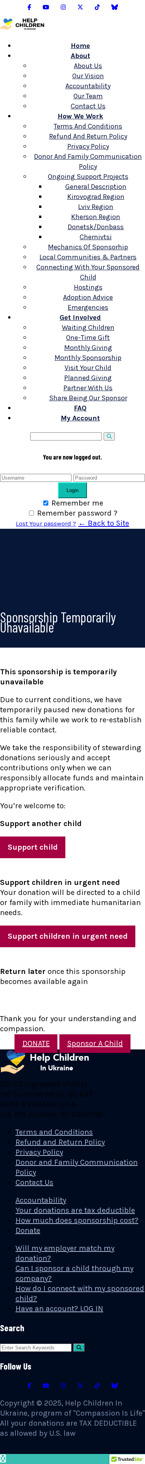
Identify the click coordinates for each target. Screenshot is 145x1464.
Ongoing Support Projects (88, 176)
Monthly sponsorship (88, 357)
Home (80, 45)
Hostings (88, 287)
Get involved (80, 317)
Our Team (88, 96)
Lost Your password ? (46, 523)
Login (72, 490)
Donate (27, 1230)
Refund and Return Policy (88, 136)
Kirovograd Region (96, 196)
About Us (88, 66)
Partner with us (88, 388)
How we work (80, 116)
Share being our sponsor (88, 398)
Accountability (88, 86)
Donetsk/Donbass (96, 227)
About (80, 55)
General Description (95, 186)
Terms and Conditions (88, 126)
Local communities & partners (87, 257)
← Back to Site (103, 523)
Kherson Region (95, 217)
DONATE (36, 1043)
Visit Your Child (88, 367)
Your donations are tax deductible (75, 1210)
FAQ (80, 408)
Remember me (77, 503)
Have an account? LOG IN (59, 1308)
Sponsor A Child (95, 1043)
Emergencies (88, 307)
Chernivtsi (96, 237)
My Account (80, 418)
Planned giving (88, 378)
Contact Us (88, 106)
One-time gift (88, 337)
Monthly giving (88, 347)
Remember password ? (77, 513)
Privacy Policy (88, 146)
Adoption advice (88, 297)
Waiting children (88, 327)
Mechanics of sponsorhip (88, 247)
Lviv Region (95, 206)
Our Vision (88, 76)
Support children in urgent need (68, 936)
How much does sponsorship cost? (76, 1220)
